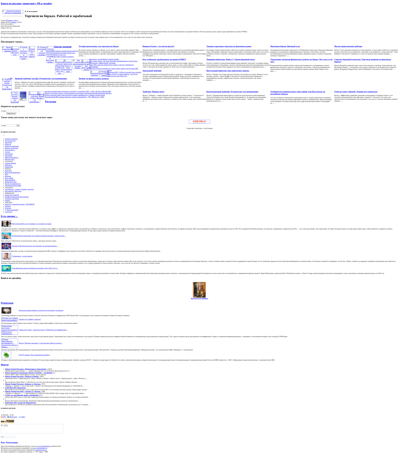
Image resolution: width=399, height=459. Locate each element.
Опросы (8, 206)
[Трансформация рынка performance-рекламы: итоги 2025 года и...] (6, 271)
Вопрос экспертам (11, 148)
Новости (8, 144)
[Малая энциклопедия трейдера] (7, 51)
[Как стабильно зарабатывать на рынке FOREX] (78, 68)
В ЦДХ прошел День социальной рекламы (34, 355)
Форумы (8, 208)
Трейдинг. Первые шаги (153, 92)
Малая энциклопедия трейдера (348, 46)
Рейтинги (8, 165)
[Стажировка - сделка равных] (6, 259)
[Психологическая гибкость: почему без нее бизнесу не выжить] (6, 314)
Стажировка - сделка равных (22, 256)
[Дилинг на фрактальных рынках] (104, 75)
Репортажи (9, 154)
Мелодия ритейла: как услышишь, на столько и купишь (31, 224)
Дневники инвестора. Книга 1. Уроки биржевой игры (230, 59)
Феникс (14, 22)
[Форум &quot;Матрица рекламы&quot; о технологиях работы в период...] (9, 347)
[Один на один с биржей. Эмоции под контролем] (15, 102)
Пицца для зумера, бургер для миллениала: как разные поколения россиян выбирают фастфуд (78, 93)
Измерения (9, 167)
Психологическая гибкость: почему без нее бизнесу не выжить (41, 310)
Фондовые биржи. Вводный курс (285, 46)
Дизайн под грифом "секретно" (30, 319)
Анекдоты (8, 212)
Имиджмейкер (10, 180)
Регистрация (12, 442)
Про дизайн (9, 178)
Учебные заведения (12, 199)
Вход (3, 442)
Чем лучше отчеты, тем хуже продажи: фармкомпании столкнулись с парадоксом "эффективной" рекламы (113, 62)
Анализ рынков (62, 46)
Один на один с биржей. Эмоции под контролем (355, 92)
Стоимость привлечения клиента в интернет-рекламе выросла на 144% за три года (66, 53)
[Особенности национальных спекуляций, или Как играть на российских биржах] (23, 100)
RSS (4, 417)
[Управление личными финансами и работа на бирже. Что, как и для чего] (59, 73)
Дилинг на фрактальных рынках (94, 78)
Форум (5, 364)
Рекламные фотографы (13, 185)
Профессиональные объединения (17, 197)
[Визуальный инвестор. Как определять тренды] (86, 69)
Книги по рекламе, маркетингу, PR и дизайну (26, 3)
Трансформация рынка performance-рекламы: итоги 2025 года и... (35, 268)
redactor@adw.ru (41, 450)
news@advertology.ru (40, 448)
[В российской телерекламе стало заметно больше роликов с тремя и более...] (6, 239)
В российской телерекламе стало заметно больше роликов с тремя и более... (39, 236)
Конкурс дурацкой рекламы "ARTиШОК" (20, 204)
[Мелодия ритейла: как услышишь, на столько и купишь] (6, 227)
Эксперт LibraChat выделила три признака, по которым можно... (35, 246)
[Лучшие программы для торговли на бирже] (41, 55)
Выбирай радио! (11, 182)
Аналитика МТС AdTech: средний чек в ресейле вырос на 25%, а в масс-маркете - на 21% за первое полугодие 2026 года (124, 74)
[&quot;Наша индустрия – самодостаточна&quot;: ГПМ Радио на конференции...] (9, 333)
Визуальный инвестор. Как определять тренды (227, 71)
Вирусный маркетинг (12, 172)
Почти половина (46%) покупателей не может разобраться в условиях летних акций (75, 95)
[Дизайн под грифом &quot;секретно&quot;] (9, 320)
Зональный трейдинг (152, 71)
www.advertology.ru (45, 446)
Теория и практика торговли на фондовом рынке (228, 46)
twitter (23, 417)
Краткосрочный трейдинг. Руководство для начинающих (232, 92)
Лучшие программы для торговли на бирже (99, 46)
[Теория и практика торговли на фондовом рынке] (24, 58)
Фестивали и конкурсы (13, 191)
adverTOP (8, 142)
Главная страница (11, 139)
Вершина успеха (12, 20)
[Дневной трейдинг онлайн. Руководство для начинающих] (7, 89)
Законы (7, 200)
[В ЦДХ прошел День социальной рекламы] (6, 358)
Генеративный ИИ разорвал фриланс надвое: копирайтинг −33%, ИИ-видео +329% (74, 97)
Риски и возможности (13, 184)
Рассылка (50, 101)
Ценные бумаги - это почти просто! (158, 46)
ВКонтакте (13, 417)
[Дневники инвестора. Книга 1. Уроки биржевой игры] (68, 71)
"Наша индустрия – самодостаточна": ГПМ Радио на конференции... (43, 330)
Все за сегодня (10, 141)
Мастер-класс (10, 159)
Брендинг (8, 171)
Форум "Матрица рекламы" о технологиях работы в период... (41, 343)
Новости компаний (12, 146)
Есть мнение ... (10, 150)
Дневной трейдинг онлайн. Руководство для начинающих (41, 78)
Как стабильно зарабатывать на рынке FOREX (164, 59)
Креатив (8, 176)
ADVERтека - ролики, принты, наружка (19, 189)
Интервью (8, 156)
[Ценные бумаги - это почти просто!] (31, 56)
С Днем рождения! (11, 210)
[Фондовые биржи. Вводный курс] (15, 54)
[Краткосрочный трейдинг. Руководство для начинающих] (34, 102)
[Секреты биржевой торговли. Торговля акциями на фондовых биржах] (50, 62)
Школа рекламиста (11, 157)
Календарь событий (12, 195)
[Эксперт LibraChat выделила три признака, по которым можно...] (6, 249)
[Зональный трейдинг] (94, 75)
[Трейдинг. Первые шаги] (41, 98)
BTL (6, 174)
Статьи (7, 152)
